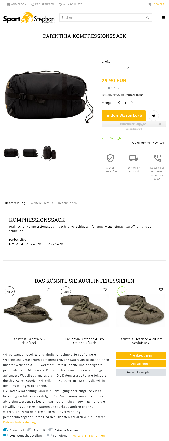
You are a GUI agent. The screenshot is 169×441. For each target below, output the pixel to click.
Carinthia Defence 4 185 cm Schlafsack (84, 341)
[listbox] (28, 310)
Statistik (40, 430)
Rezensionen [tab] (67, 203)
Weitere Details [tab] (42, 203)
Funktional (60, 435)
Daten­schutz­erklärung (19, 422)
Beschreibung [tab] (15, 203)
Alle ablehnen (140, 364)
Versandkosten (135, 94)
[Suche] (148, 18)
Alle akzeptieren (141, 355)
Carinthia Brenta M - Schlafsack (28, 341)
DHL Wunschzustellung (27, 435)
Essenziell (17, 430)
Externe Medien (66, 430)
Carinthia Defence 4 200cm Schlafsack (141, 341)
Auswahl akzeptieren (140, 372)
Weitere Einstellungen (88, 435)
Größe (106, 61)
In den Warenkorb (123, 115)
